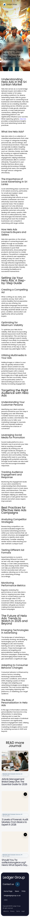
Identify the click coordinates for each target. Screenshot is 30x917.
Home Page (8, 891)
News (17, 891)
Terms (18, 911)
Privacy (12, 911)
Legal (23, 911)
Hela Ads (23, 119)
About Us (6, 911)
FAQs (23, 891)
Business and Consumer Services (12, 45)
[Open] (25, 4)
